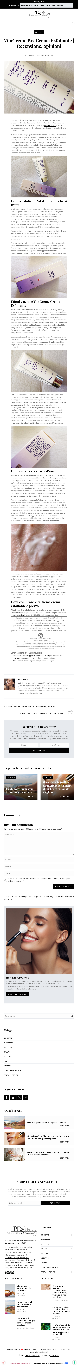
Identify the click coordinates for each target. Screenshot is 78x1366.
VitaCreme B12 (50, 125)
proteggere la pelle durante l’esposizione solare (43, 656)
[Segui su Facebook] (6, 1097)
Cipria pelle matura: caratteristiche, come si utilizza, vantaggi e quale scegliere (60, 1352)
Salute (7, 1052)
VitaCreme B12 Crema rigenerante (26, 661)
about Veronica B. (17, 994)
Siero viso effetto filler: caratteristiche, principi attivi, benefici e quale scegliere (57, 787)
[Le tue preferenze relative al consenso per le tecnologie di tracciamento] (74, 1362)
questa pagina (18, 615)
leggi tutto (26, 797)
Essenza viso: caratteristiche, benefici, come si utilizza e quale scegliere (48, 1153)
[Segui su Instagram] (13, 1097)
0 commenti (49, 55)
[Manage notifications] (3, 1362)
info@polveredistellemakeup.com (18, 1328)
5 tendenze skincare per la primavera (24, 1348)
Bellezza (8, 1047)
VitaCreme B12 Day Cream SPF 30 (25, 658)
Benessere (8, 1043)
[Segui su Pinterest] (25, 1097)
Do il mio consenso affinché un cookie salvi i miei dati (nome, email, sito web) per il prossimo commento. (38, 879)
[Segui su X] (19, 1097)
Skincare (39, 32)
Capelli (7, 1066)
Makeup (7, 1057)
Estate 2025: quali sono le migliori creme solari (20, 790)
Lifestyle (8, 1061)
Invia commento (63, 886)
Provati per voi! (11, 1075)
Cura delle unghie (12, 1070)
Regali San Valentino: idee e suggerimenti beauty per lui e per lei (43, 5)
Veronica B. (31, 55)
